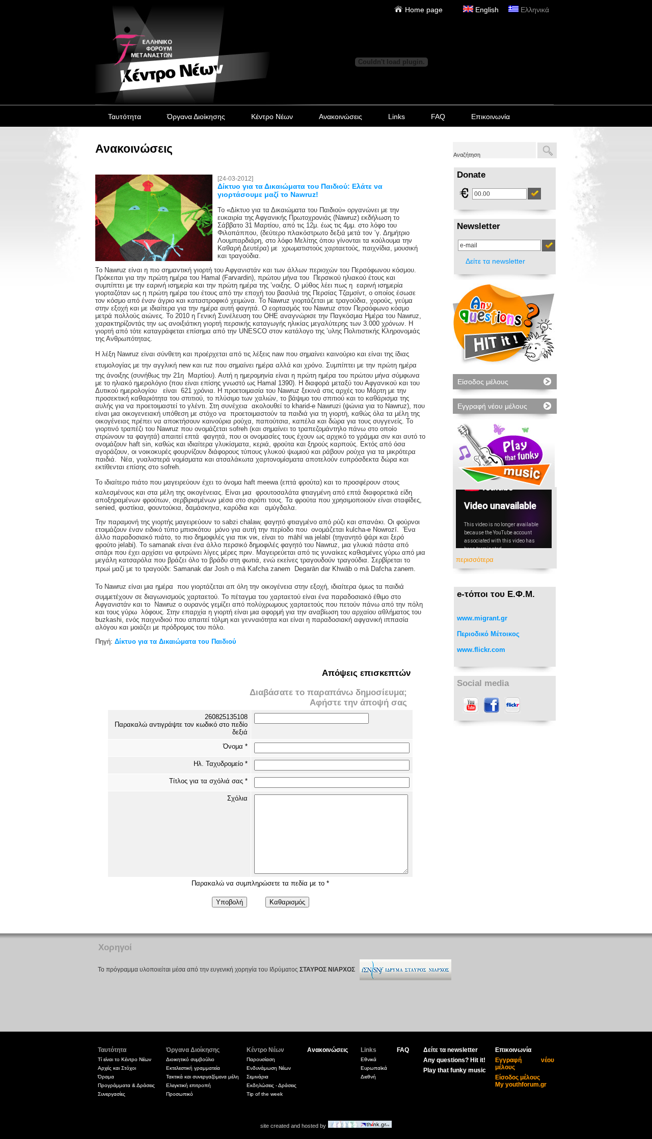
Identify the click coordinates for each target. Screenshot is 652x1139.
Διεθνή (368, 1076)
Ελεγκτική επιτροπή (188, 1085)
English (486, 10)
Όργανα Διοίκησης (196, 116)
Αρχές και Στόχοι (117, 1068)
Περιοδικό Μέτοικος (488, 634)
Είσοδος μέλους (482, 382)
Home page (423, 10)
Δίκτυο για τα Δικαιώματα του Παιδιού (175, 641)
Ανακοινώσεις (340, 116)
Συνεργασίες (111, 1094)
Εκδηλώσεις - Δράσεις (271, 1085)
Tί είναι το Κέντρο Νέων (124, 1059)
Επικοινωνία (490, 116)
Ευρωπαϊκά (374, 1068)
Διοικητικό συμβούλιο (190, 1059)
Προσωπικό (179, 1094)
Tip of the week (265, 1094)
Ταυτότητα (124, 116)
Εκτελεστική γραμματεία (193, 1068)
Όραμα (106, 1076)
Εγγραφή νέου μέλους (492, 406)
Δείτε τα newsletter (495, 261)
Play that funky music (454, 1070)
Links (396, 116)
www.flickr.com (481, 649)
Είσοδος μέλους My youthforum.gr (521, 1081)
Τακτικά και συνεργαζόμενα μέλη (202, 1076)
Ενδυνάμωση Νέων (269, 1068)
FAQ (438, 116)
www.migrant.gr (482, 618)
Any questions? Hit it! (454, 1060)
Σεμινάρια (257, 1076)
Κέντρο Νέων (272, 116)
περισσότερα (475, 559)
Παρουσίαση (261, 1059)
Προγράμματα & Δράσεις (126, 1085)
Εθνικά (368, 1059)
